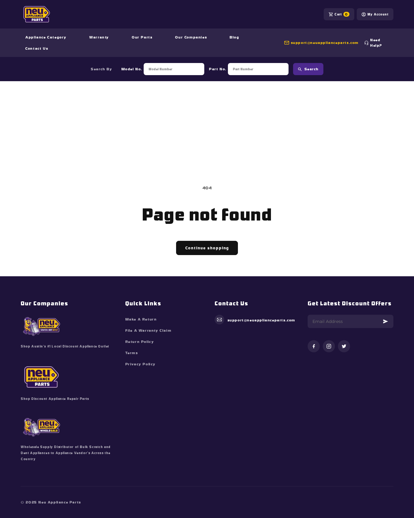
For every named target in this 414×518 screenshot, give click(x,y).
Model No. (131, 69)
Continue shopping (207, 248)
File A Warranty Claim (148, 330)
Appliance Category (45, 37)
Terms (131, 353)
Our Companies (191, 37)
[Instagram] (329, 346)
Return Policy (139, 342)
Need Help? (376, 43)
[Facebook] (314, 346)
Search (311, 69)
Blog (234, 37)
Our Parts (142, 37)
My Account (378, 14)
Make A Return (141, 319)
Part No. (217, 69)
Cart (341, 14)
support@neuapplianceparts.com (325, 43)
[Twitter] (344, 346)
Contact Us (36, 48)
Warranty (99, 37)
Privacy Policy (140, 364)
